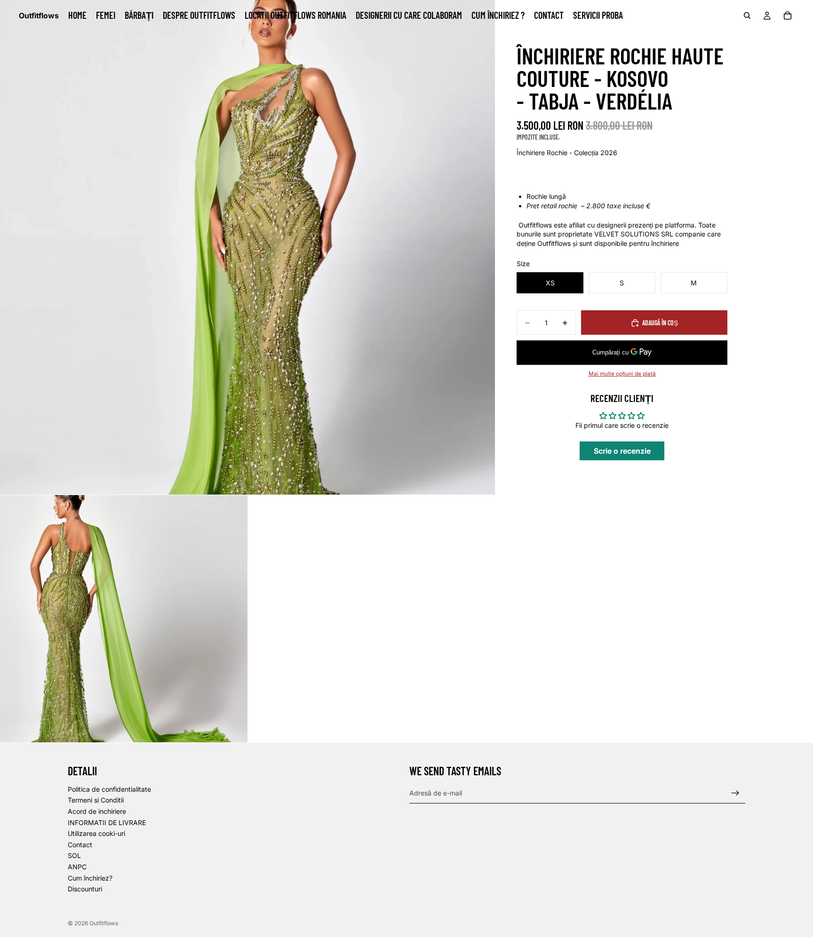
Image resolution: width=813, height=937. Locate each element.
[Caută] (747, 15)
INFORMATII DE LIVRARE (107, 822)
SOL (74, 855)
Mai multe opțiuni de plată (622, 373)
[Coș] (787, 15)
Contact (80, 844)
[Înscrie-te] (735, 793)
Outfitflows (103, 923)
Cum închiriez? (90, 878)
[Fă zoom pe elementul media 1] (247, 247)
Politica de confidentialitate (109, 789)
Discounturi (85, 889)
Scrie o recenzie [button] (622, 451)
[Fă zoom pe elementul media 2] (123, 618)
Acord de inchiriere (97, 811)
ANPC (77, 866)
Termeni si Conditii (96, 800)
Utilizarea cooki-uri (96, 833)
